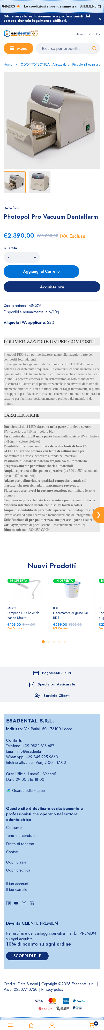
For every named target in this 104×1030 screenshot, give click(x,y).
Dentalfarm (11, 208)
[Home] (31, 1025)
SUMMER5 (88, 6)
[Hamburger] (10, 1025)
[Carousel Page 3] (54, 642)
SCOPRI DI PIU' (27, 956)
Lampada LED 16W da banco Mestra (23, 615)
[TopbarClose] (100, 19)
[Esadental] (21, 34)
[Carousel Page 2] (48, 642)
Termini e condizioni (22, 835)
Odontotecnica (18, 870)
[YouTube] (16, 904)
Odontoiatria (16, 862)
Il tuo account (17, 884)
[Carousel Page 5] (64, 642)
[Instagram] (24, 904)
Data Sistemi (28, 984)
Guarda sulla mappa (28, 790)
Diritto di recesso (20, 844)
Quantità (10, 248)
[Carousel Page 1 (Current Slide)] (43, 641)
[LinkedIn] (32, 904)
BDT (56, 608)
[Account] (52, 1025)
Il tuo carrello (16, 889)
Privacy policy (52, 989)
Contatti (12, 852)
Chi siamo (14, 827)
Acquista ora (52, 287)
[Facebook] (8, 904)
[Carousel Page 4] (59, 642)
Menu (22, 48)
